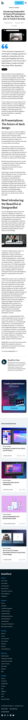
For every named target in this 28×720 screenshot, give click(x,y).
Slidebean (3, 691)
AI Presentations (5, 586)
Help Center (4, 666)
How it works (4, 580)
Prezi (2, 689)
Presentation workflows (6, 591)
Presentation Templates (6, 658)
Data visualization (5, 593)
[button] (25, 3)
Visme (2, 694)
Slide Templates (5, 656)
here (16, 351)
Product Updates (14, 7)
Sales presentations (5, 618)
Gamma (3, 678)
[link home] (6, 574)
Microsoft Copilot (5, 699)
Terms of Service (5, 638)
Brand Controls (4, 588)
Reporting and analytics (6, 626)
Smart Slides (4, 583)
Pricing (2, 603)
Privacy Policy (4, 641)
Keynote (3, 686)
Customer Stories (5, 663)
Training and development (7, 624)
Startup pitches (5, 621)
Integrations (4, 596)
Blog (2, 671)
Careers (3, 636)
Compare (3, 676)
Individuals (3, 606)
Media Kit (3, 669)
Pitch (2, 696)
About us (3, 633)
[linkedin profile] (2, 715)
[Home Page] (3, 3)
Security (3, 646)
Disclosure (3, 644)
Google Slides (4, 683)
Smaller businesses (5, 611)
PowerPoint (4, 681)
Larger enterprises (5, 613)
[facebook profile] (13, 715)
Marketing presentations (7, 616)
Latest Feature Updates (6, 661)
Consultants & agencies (6, 608)
